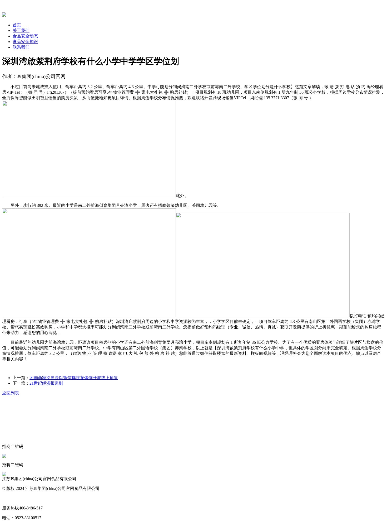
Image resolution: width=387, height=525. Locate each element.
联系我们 (21, 47)
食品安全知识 (25, 41)
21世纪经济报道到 (46, 383)
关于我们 (21, 30)
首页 (17, 25)
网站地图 (10, 498)
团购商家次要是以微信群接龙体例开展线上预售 (73, 377)
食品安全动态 (25, 36)
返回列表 (10, 393)
